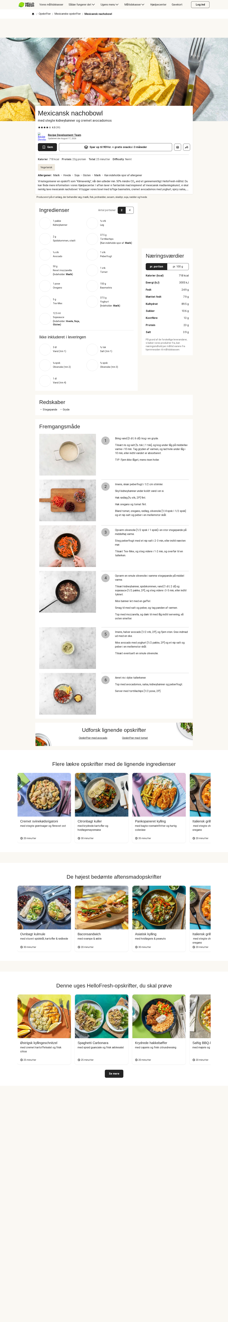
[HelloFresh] (26, 4)
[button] (86, 210)
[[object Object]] (177, 147)
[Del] (186, 147)
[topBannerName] (114, 28)
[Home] (33, 14)
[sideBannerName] (167, 223)
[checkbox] (39, 127)
